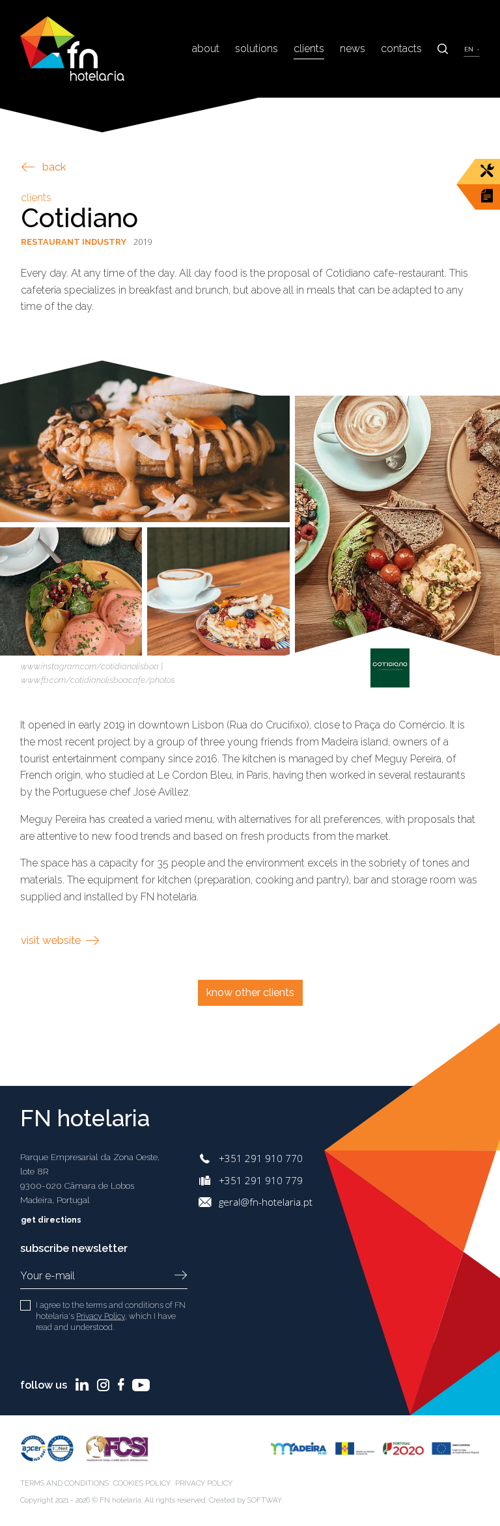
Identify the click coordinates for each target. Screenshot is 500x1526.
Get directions (52, 1220)
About (205, 48)
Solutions (256, 48)
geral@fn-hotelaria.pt (265, 1201)
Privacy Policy (100, 1316)
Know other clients (250, 992)
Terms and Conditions (64, 1483)
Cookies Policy (142, 1483)
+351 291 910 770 (261, 1158)
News (352, 48)
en (469, 49)
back (54, 166)
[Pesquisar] (443, 48)
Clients (309, 48)
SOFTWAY (264, 1500)
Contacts (401, 48)
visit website (52, 940)
